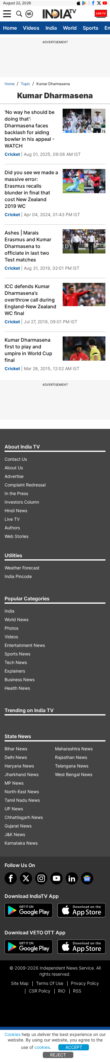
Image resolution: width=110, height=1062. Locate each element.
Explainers (15, 671)
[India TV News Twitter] (99, 3)
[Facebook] (11, 878)
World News (16, 619)
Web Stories (16, 536)
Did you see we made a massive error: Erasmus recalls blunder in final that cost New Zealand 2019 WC (31, 189)
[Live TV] (101, 14)
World (70, 28)
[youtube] (56, 878)
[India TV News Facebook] (93, 3)
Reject (58, 1054)
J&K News (15, 834)
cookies (42, 1047)
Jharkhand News (21, 774)
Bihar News (16, 748)
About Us (14, 467)
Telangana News (71, 765)
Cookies (12, 1034)
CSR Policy (39, 990)
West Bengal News (73, 774)
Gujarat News (18, 825)
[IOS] (78, 3)
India (51, 28)
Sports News (17, 653)
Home (10, 28)
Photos (11, 628)
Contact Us (16, 459)
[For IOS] (81, 947)
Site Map (19, 983)
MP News (14, 783)
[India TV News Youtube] (105, 3)
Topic (25, 83)
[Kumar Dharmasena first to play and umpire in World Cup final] (84, 348)
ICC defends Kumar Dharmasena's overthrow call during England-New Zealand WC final (30, 299)
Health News (17, 688)
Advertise (14, 476)
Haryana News (19, 765)
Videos (31, 28)
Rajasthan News (71, 757)
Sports (90, 28)
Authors (12, 527)
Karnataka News (21, 843)
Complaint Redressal (25, 484)
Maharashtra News (74, 748)
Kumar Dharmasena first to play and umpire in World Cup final (28, 350)
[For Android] (29, 947)
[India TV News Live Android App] (29, 910)
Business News (20, 679)
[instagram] (41, 878)
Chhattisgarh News (24, 817)
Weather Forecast (22, 567)
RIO (61, 990)
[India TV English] (59, 14)
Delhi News (16, 757)
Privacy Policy (85, 983)
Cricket (12, 154)
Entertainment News (25, 645)
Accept (73, 1047)
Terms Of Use (49, 983)
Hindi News (16, 510)
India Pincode (18, 576)
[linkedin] (72, 878)
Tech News (16, 662)
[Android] (84, 3)
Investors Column (22, 502)
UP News (14, 808)
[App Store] (81, 910)
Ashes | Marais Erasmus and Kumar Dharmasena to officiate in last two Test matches (28, 246)
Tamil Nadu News (22, 800)
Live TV (12, 519)
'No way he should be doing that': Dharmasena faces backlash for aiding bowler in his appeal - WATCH (29, 129)
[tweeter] (26, 878)
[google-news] (87, 878)
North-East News (22, 791)
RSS (77, 990)
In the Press (16, 493)
